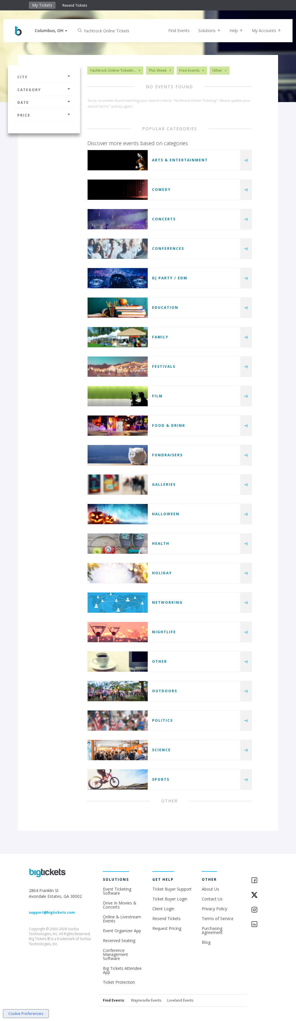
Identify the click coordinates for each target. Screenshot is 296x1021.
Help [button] (234, 30)
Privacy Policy (214, 908)
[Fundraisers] (118, 455)
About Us (210, 889)
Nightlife (164, 631)
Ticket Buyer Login (169, 899)
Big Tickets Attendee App (122, 970)
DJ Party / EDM (169, 278)
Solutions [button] (207, 30)
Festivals (163, 366)
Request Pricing (166, 928)
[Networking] (118, 602)
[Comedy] (118, 190)
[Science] (118, 750)
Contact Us (212, 899)
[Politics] (118, 720)
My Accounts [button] (264, 30)
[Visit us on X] (259, 895)
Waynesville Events (146, 1000)
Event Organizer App (122, 930)
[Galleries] (118, 485)
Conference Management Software (115, 954)
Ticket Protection (119, 982)
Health (160, 543)
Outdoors (164, 690)
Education (165, 307)
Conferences (168, 248)
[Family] (118, 337)
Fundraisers (167, 455)
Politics (162, 720)
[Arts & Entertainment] (118, 160)
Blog (206, 942)
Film (157, 396)
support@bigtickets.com (52, 912)
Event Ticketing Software (117, 891)
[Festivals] (118, 367)
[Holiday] (118, 573)
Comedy (161, 189)
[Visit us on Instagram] (259, 910)
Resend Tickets (74, 5)
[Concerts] (118, 219)
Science (161, 749)
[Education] (118, 308)
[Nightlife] (118, 632)
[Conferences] (118, 249)
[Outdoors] (118, 691)
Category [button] (29, 89)
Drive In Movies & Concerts (119, 905)
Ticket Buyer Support (172, 889)
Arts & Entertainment (180, 160)
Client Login (163, 908)
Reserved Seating (119, 940)
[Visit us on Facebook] (259, 880)
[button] (51, 30)
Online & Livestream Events (122, 919)
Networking (167, 602)
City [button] (22, 77)
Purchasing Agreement (212, 930)
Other (159, 661)
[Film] (118, 396)
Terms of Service (218, 918)
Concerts (164, 219)
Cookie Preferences (25, 1013)
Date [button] (23, 102)
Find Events (179, 30)
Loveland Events (180, 1000)
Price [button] (23, 115)
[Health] (118, 543)
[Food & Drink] (118, 426)
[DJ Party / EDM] (118, 278)
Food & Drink (168, 425)
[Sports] (118, 779)
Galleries (164, 484)
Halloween (166, 514)
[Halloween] (118, 514)
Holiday (162, 572)
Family (160, 337)
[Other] (118, 661)
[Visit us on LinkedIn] (259, 924)
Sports (160, 779)
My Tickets (42, 5)
